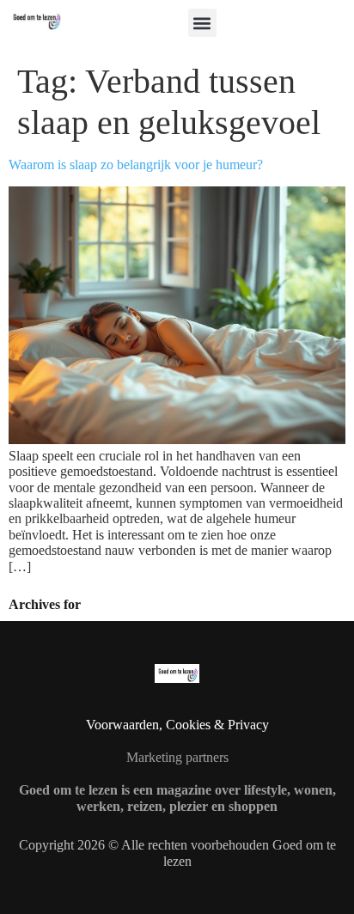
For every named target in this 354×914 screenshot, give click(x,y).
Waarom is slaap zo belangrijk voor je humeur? (136, 164)
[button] (202, 23)
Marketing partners (177, 757)
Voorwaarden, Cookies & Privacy (177, 724)
